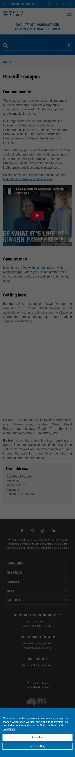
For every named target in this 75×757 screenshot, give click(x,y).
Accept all (37, 737)
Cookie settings (38, 746)
